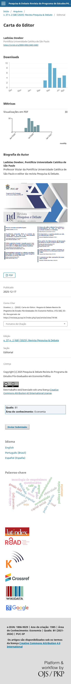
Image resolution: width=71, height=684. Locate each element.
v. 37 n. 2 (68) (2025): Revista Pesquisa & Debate (27, 14)
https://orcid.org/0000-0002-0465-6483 (20, 45)
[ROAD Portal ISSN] (17, 543)
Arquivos (17, 11)
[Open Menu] (3, 3)
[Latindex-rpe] (17, 535)
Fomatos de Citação (16, 323)
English (9, 447)
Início (6, 11)
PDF (10, 275)
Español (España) (15, 457)
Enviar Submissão (17, 427)
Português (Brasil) (15, 452)
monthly (63, 143)
